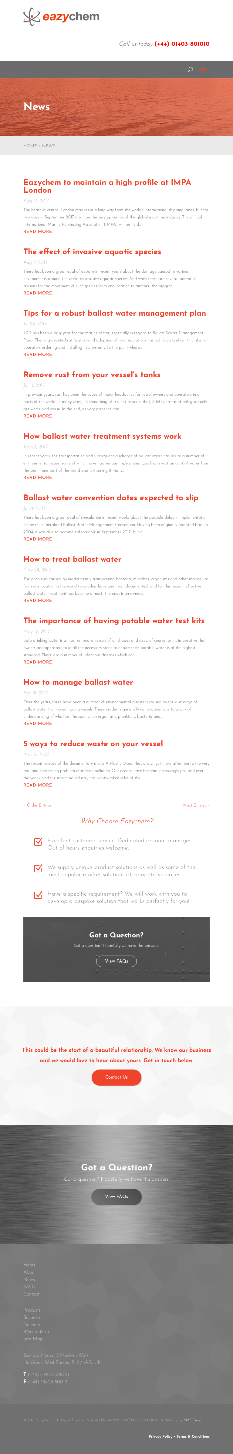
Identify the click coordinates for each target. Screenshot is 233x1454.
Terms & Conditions (193, 1437)
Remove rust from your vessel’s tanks (92, 375)
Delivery (31, 1325)
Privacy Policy (160, 1437)
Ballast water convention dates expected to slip (110, 498)
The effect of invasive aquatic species (92, 252)
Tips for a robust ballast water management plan (114, 314)
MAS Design (193, 1420)
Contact (31, 1294)
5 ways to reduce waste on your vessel (93, 744)
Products (32, 1310)
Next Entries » (196, 805)
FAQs (29, 1287)
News (29, 1279)
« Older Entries (37, 805)
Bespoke (31, 1317)
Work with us (36, 1332)
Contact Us (116, 1077)
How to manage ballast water (78, 683)
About (29, 1272)
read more (37, 232)
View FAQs (116, 961)
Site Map (33, 1339)
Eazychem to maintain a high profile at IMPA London (107, 187)
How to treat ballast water (72, 560)
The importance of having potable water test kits (114, 621)
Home (29, 1265)
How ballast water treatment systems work (102, 437)
